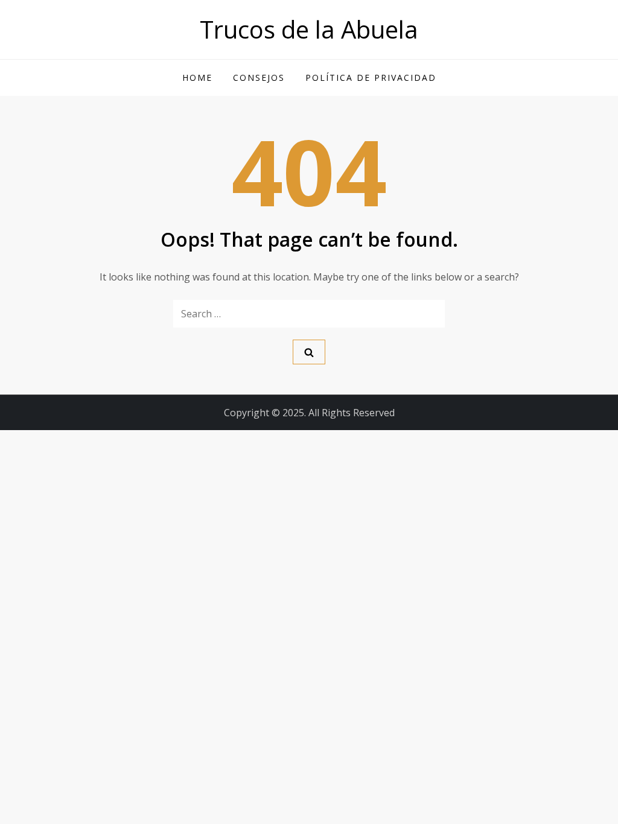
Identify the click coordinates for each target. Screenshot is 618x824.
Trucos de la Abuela (309, 29)
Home (197, 77)
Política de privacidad (370, 77)
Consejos (259, 77)
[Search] (309, 352)
